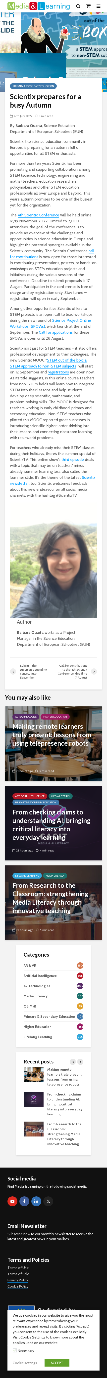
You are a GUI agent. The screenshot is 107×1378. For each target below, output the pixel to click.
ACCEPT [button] (57, 1363)
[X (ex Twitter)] (48, 1201)
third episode (72, 459)
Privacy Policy (17, 1280)
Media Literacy (60, 796)
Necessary (26, 1350)
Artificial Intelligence (30, 796)
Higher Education (55, 716)
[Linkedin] (36, 1201)
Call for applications (56, 332)
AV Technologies (26, 716)
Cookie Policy (17, 1286)
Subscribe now (18, 1234)
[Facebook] (24, 1201)
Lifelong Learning (27, 875)
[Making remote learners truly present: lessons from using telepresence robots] (53, 743)
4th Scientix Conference (38, 215)
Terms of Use (18, 1267)
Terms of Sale (18, 1274)
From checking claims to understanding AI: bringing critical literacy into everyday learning (65, 1104)
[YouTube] (12, 1201)
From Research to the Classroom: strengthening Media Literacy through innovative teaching (64, 1134)
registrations (58, 372)
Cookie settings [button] (25, 1363)
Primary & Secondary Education (33, 86)
